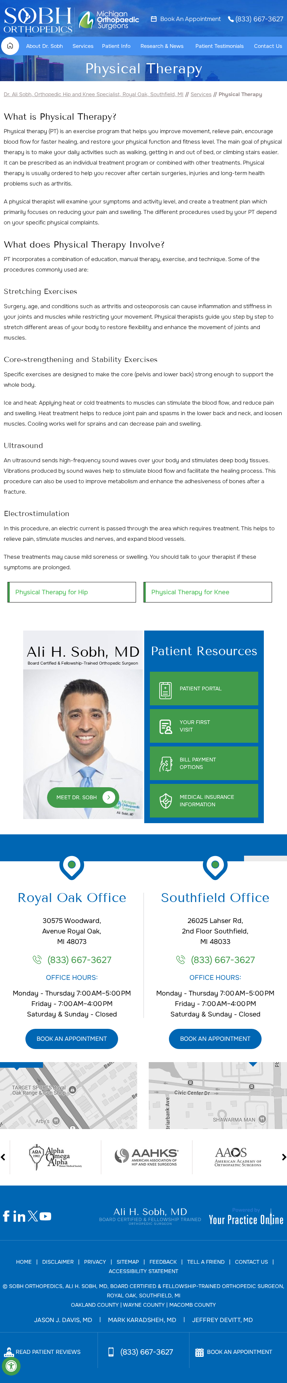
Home (13, 46)
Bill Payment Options (198, 763)
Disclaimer (58, 1261)
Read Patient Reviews (48, 1352)
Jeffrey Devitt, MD (222, 1320)
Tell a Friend (206, 1261)
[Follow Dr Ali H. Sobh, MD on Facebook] (6, 1216)
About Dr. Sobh (44, 46)
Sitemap (128, 1261)
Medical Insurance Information (207, 801)
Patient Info (116, 46)
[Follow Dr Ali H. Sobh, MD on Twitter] (32, 1216)
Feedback (163, 1261)
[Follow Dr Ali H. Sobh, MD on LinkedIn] (19, 1216)
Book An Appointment (190, 19)
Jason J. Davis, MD (63, 1320)
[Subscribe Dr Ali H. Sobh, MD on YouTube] (45, 1216)
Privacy (95, 1261)
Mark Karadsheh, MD (142, 1320)
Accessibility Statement (143, 1271)
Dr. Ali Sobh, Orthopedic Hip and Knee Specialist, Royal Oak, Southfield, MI (93, 94)
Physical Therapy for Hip (51, 592)
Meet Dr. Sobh (76, 797)
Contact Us (268, 46)
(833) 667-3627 (259, 19)
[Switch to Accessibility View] (11, 1366)
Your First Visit (195, 726)
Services (82, 46)
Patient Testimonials (219, 46)
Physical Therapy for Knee (190, 592)
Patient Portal (201, 688)
